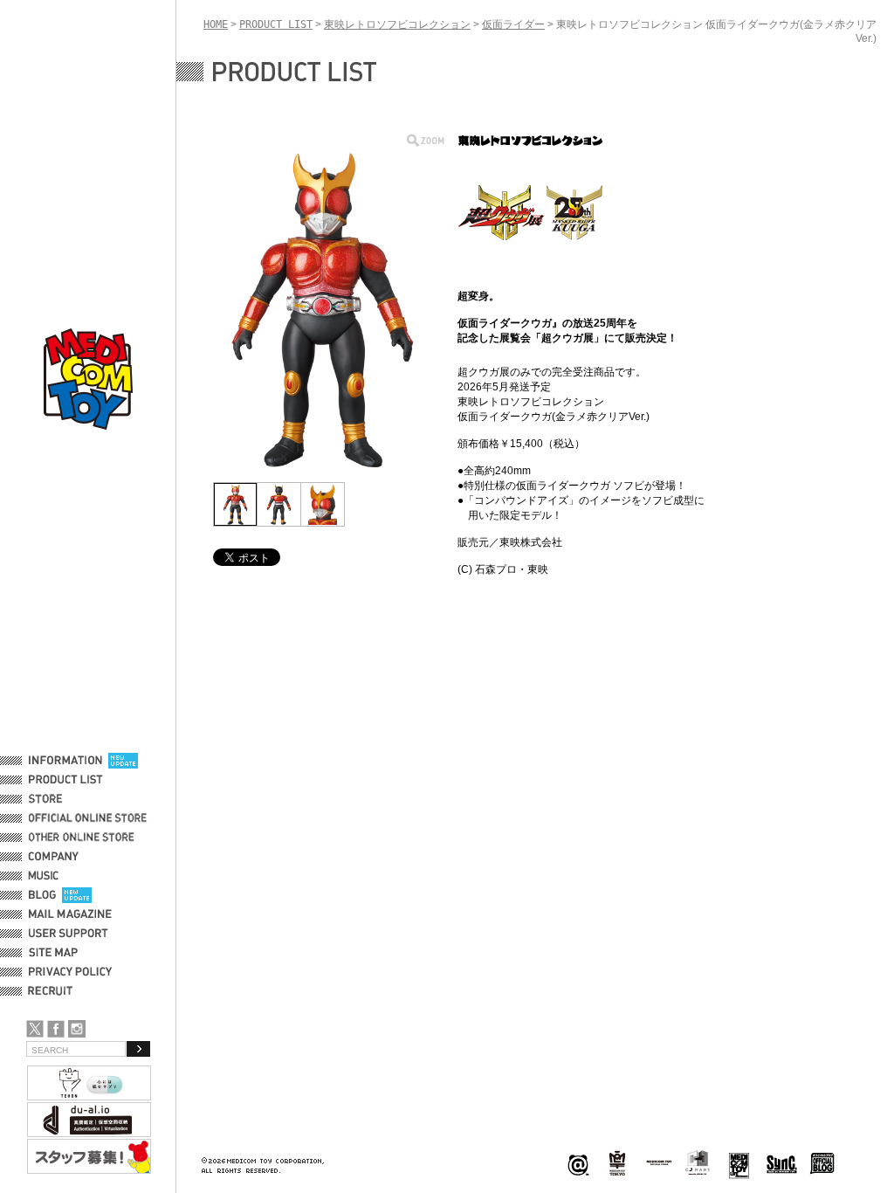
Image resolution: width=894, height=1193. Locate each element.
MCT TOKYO (659, 1162)
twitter (35, 1029)
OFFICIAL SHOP (67, 799)
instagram (77, 1029)
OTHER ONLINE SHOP (83, 837)
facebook (56, 1029)
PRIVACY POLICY (70, 972)
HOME (215, 24)
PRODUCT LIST (66, 780)
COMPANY (53, 857)
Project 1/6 (617, 1163)
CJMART (698, 1162)
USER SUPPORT (68, 933)
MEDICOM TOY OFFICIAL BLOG (822, 1163)
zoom (425, 140)
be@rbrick (578, 1163)
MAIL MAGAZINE (70, 914)
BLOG (42, 895)
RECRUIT (53, 991)
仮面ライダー (513, 24)
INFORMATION (65, 761)
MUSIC (46, 876)
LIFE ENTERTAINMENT (739, 1163)
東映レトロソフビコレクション (397, 24)
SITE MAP (53, 953)
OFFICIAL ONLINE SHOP (89, 818)
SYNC (782, 1163)
